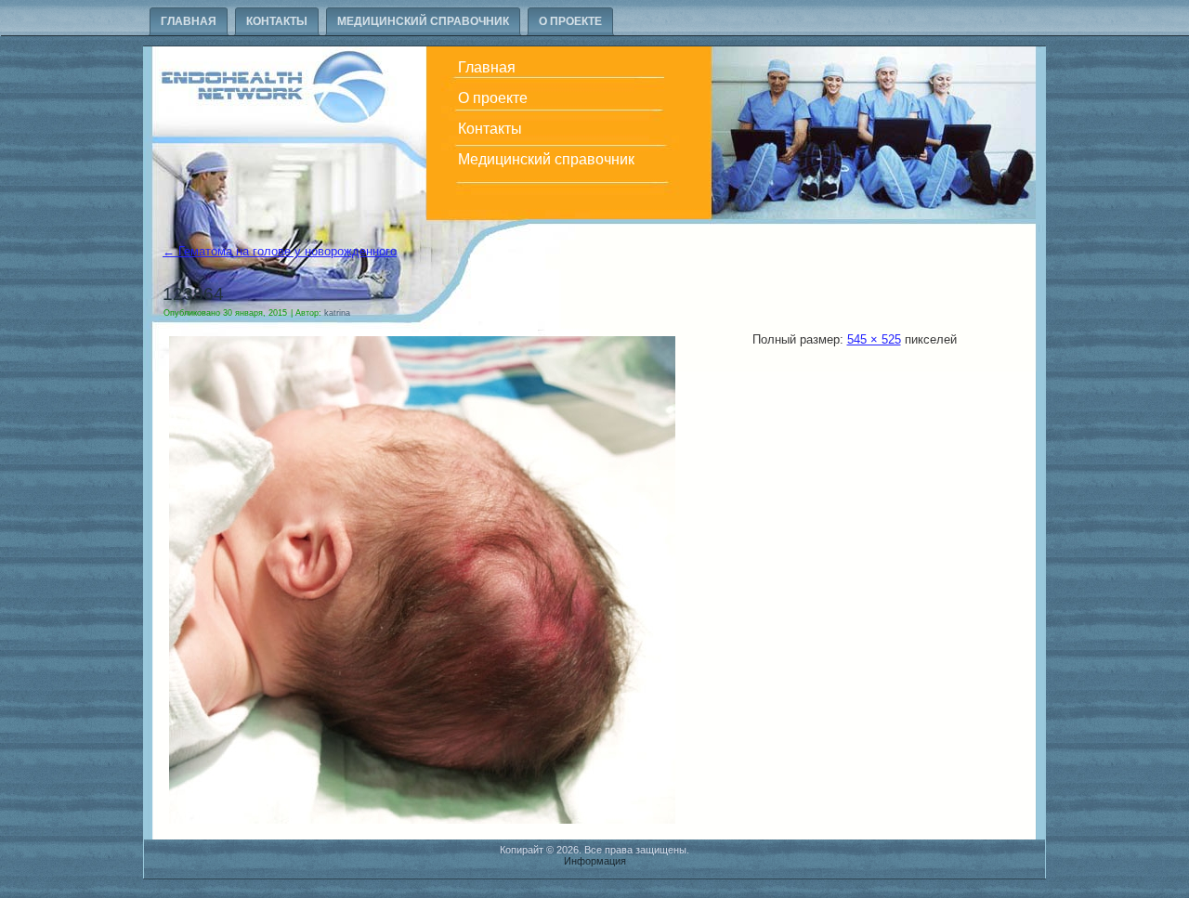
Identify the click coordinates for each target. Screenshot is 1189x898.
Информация (595, 860)
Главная (188, 21)
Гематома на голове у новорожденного (280, 251)
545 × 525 (874, 339)
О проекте (570, 21)
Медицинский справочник (423, 21)
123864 (193, 294)
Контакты (276, 21)
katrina (337, 313)
